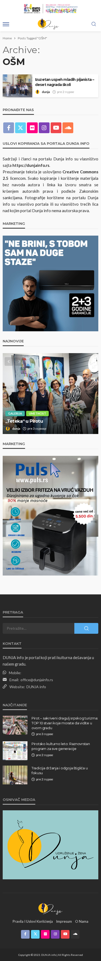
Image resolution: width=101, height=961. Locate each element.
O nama (81, 921)
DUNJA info (36, 686)
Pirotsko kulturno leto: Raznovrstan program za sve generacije (61, 746)
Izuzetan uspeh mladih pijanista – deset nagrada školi (64, 82)
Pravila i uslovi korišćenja (33, 921)
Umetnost (37, 413)
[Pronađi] (93, 24)
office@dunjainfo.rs (36, 679)
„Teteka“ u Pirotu (24, 421)
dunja (46, 92)
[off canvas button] (6, 24)
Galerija (15, 413)
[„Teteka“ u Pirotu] (50, 393)
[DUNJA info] (50, 907)
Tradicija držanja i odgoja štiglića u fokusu (60, 770)
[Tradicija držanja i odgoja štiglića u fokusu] (15, 775)
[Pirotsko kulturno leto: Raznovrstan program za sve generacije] (15, 750)
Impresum (64, 921)
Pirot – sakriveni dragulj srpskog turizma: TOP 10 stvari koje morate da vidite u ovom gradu (65, 723)
